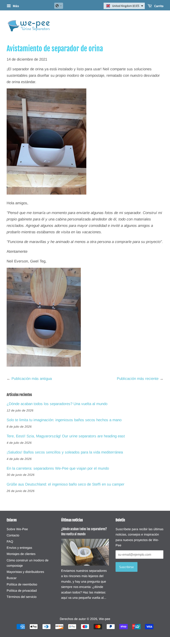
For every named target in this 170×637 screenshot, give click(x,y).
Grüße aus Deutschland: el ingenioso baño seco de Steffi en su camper (65, 484)
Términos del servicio (22, 597)
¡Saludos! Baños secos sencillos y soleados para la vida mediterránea (65, 452)
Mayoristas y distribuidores (25, 572)
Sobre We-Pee (17, 529)
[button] (58, 6)
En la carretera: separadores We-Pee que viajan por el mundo (58, 468)
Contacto (13, 535)
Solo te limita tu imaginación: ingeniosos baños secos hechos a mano (64, 420)
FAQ (10, 541)
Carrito (158, 6)
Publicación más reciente (137, 379)
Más (15, 6)
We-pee (104, 619)
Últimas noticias (72, 520)
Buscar (12, 578)
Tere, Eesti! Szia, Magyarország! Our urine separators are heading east (66, 436)
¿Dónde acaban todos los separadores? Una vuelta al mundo (57, 404)
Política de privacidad (22, 590)
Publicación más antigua (32, 379)
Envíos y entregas (19, 547)
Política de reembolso (22, 584)
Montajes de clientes (21, 554)
